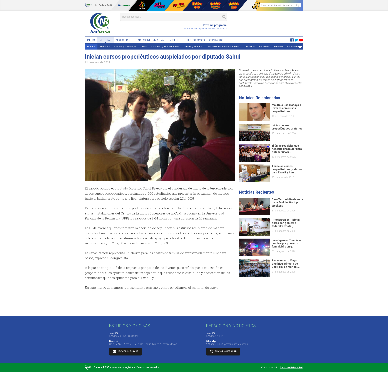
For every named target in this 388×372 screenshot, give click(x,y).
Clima (144, 46)
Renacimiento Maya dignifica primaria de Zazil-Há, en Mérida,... (286, 263)
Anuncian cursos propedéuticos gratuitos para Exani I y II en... (287, 169)
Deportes (250, 46)
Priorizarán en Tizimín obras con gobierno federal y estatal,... (286, 223)
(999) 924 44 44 (214, 335)
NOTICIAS (105, 40)
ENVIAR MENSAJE (128, 351)
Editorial (278, 46)
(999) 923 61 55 (117, 335)
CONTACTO (216, 40)
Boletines (105, 46)
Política (91, 46)
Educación (292, 46)
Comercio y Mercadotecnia (165, 46)
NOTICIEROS (123, 40)
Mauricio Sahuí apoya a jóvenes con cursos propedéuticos (286, 108)
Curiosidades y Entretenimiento (223, 46)
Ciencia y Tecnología (125, 46)
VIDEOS (174, 40)
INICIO (91, 40)
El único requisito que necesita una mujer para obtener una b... (287, 149)
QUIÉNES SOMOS (194, 40)
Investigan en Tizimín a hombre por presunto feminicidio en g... (286, 243)
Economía (264, 46)
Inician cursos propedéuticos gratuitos (287, 127)
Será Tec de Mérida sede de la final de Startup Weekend (287, 202)
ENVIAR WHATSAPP (226, 351)
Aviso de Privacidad (291, 367)
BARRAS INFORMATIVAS (150, 40)
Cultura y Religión (193, 46)
